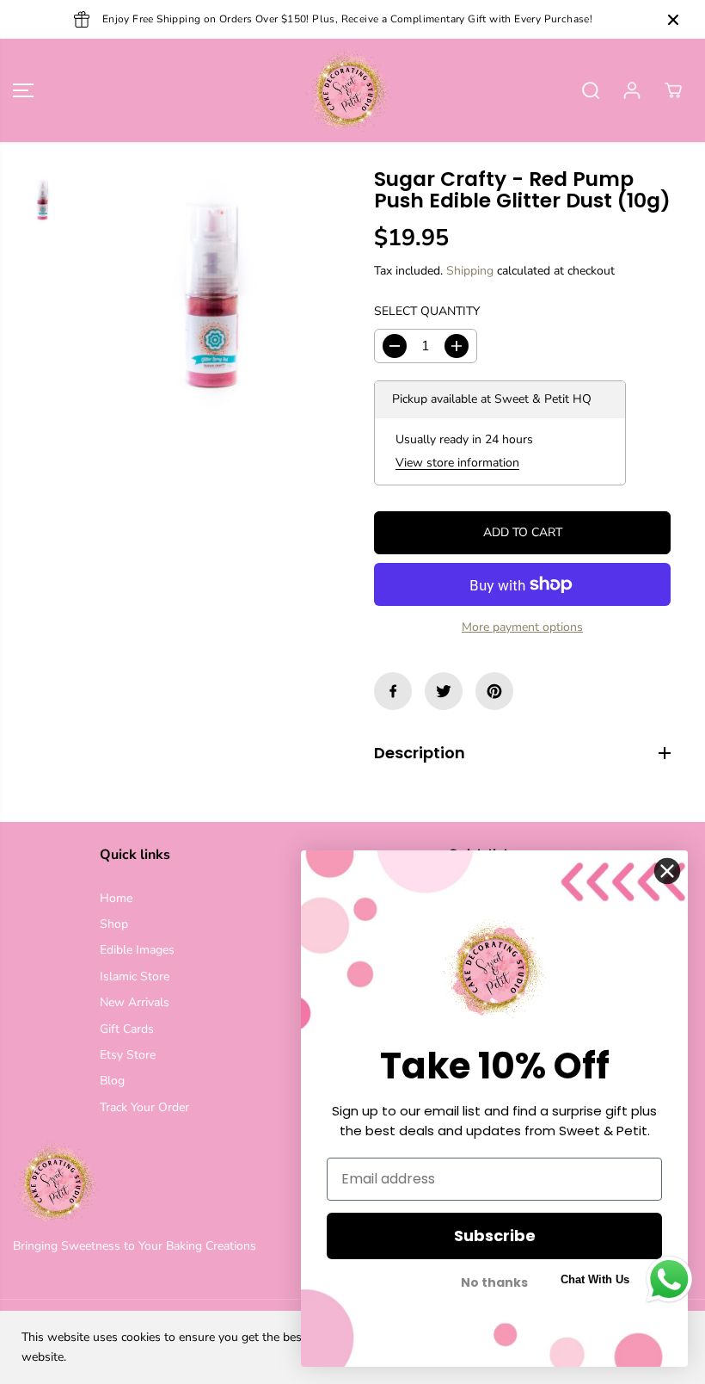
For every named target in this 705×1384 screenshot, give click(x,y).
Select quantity (427, 311)
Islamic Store (134, 976)
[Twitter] (444, 691)
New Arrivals (134, 1002)
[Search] (591, 90)
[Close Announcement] (673, 20)
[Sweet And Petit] (348, 90)
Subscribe (495, 1235)
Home (116, 898)
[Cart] (673, 90)
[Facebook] (393, 691)
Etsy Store (128, 1055)
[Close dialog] (667, 871)
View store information (457, 462)
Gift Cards (127, 1029)
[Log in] (632, 90)
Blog (112, 1080)
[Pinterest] (494, 691)
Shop (114, 924)
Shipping (470, 271)
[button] (23, 90)
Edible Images (137, 950)
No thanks (494, 1282)
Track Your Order (144, 1107)
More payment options (522, 627)
